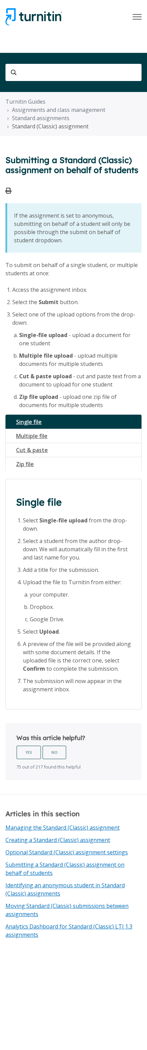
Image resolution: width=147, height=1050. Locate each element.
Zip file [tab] (25, 464)
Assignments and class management (58, 110)
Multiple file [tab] (32, 436)
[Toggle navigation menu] (137, 17)
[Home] (33, 16)
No (54, 752)
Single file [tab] (29, 422)
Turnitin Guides (25, 101)
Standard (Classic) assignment (50, 126)
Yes (28, 752)
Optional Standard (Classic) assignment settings (66, 852)
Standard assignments (40, 118)
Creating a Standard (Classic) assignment (57, 840)
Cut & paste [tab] (32, 450)
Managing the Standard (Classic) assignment (62, 827)
